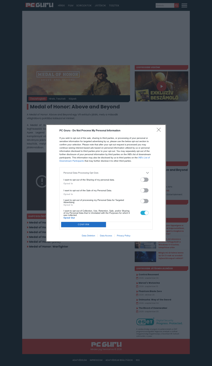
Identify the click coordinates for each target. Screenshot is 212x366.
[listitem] (106, 172)
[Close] (160, 131)
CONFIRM (83, 224)
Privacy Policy (123, 235)
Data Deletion (88, 235)
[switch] (144, 180)
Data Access (106, 235)
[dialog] (106, 183)
